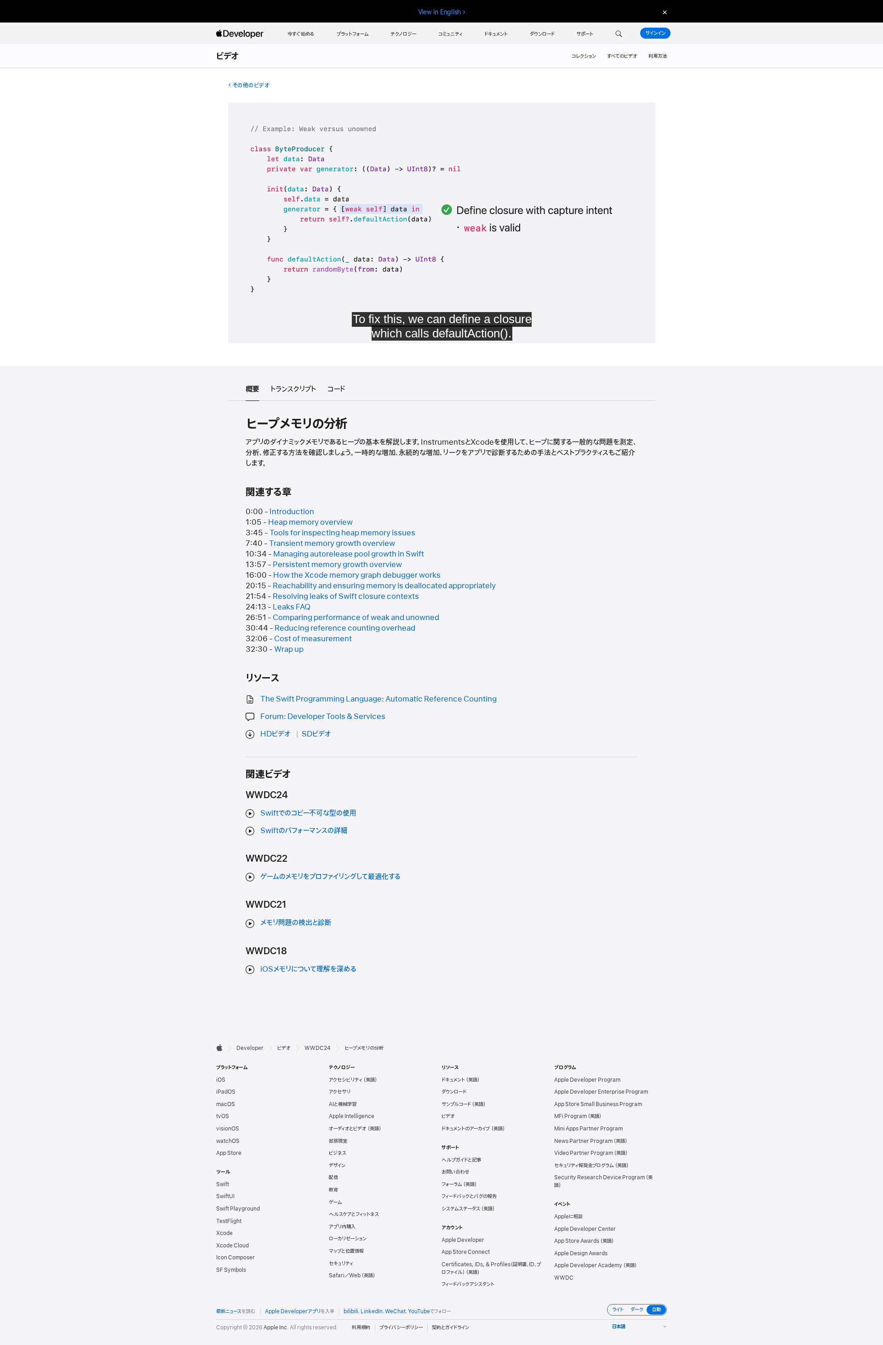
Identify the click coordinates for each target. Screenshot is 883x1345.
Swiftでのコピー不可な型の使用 (308, 813)
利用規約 (361, 1327)
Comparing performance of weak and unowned (356, 617)
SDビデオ (316, 734)
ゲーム (335, 1202)
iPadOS (225, 1092)
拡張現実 (338, 1141)
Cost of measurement (313, 639)
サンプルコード (456, 1104)
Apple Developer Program (587, 1080)
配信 (333, 1177)
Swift (222, 1184)
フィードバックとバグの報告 (469, 1196)
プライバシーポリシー (401, 1327)
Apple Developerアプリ (293, 1311)
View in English (439, 12)
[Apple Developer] (240, 34)
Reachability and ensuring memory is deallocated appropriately (384, 586)
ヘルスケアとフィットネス (354, 1214)
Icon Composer (235, 1257)
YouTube (419, 1311)
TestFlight (228, 1221)
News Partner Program (583, 1141)
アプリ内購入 (342, 1226)
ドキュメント (453, 1080)
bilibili (351, 1311)
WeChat (395, 1311)
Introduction (291, 511)
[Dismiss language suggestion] (663, 12)
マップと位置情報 (346, 1251)
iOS (220, 1080)
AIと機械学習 (342, 1104)
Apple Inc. (276, 1327)
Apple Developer (463, 1240)
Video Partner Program (583, 1153)
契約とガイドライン (450, 1327)
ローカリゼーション (348, 1238)
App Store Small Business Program (598, 1104)
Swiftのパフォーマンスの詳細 (304, 830)
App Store (228, 1153)
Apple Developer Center (585, 1229)
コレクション (584, 56)
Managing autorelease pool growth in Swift (348, 554)
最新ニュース (228, 1311)
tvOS (222, 1116)
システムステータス (461, 1209)
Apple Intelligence (351, 1116)
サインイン (655, 33)
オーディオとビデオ (348, 1128)
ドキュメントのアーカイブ (466, 1128)
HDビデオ (275, 734)
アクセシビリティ (345, 1080)
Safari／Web (345, 1275)
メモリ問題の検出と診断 (296, 923)
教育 (333, 1190)
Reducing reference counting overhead (345, 628)
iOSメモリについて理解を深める (308, 969)
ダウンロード (454, 1092)
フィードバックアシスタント (468, 1284)
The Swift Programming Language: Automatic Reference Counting (378, 699)
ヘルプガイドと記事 (461, 1160)
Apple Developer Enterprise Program (601, 1092)
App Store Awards (576, 1241)
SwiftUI (225, 1196)
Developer (250, 1048)
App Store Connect (466, 1252)
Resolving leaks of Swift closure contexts (346, 596)
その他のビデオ (250, 85)
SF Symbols (231, 1270)
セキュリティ (341, 1263)
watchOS (228, 1141)
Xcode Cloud (232, 1245)
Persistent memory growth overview (337, 564)
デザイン (337, 1165)
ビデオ (228, 56)
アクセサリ (339, 1092)
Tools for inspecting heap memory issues (342, 533)
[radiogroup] (637, 1310)
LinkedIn (372, 1311)
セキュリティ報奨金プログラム (584, 1165)
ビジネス (337, 1153)
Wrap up (289, 649)
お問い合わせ (456, 1172)
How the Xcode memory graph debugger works (357, 575)
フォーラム (452, 1184)
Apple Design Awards (581, 1253)
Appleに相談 (568, 1216)
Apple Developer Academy (588, 1265)
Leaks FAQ (291, 607)
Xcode (224, 1233)
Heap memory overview (310, 522)
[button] (619, 34)
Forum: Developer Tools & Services (322, 716)
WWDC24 (317, 1048)
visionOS (227, 1128)
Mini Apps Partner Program (588, 1128)
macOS (225, 1104)
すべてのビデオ (622, 56)
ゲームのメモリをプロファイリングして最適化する (330, 876)
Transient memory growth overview (332, 543)
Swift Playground (238, 1209)
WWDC (563, 1278)
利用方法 (657, 56)
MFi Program (570, 1116)
